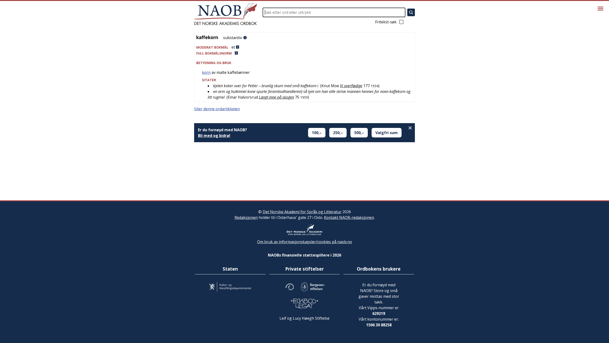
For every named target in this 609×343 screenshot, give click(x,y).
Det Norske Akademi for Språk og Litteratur (302, 211)
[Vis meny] (600, 8)
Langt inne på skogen (276, 97)
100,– (317, 132)
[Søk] (411, 12)
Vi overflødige (351, 85)
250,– (338, 132)
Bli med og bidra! (214, 135)
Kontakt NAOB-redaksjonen (349, 217)
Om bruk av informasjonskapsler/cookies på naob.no (304, 241)
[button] (304, 47)
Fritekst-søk (386, 22)
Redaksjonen (246, 217)
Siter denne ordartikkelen (217, 108)
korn (206, 72)
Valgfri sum (386, 132)
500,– (359, 132)
